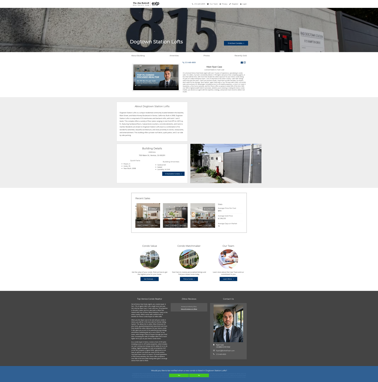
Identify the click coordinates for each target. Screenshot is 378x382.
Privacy (224, 4)
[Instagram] (245, 62)
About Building (138, 56)
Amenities (174, 56)
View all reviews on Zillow (189, 309)
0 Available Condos (172, 174)
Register (235, 4)
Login (244, 4)
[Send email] (242, 62)
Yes (179, 375)
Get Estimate (149, 279)
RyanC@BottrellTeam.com (225, 351)
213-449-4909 (199, 4)
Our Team (214, 4)
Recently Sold (241, 56)
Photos (206, 56)
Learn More (227, 279)
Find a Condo (188, 279)
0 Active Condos (235, 43)
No (199, 375)
